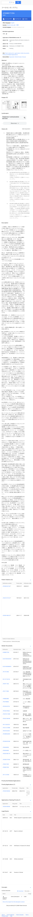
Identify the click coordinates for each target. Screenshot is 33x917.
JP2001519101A (6, 598)
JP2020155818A (6, 718)
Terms (27, 914)
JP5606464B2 (6, 750)
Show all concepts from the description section (14, 901)
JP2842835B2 (6, 747)
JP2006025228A (6, 741)
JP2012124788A (6, 727)
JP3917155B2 (6, 691)
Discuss (24, 57)
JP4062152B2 (6, 764)
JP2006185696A (6, 791)
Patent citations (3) (9, 53)
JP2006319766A (6, 759)
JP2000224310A (6, 586)
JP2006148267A (6, 615)
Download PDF (8, 19)
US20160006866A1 (7, 666)
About (3, 914)
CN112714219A (6, 679)
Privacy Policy (5, 916)
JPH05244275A (6, 706)
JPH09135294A (6, 730)
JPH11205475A (6, 724)
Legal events (17, 53)
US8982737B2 (6, 652)
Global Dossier (18, 57)
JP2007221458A (6, 714)
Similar (25, 19)
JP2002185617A (6, 753)
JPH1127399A (6, 774)
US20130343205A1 (7, 658)
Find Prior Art (18, 19)
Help (11, 916)
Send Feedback (10, 914)
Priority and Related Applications (10, 54)
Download (20, 891)
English (12, 22)
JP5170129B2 (6, 671)
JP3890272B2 (6, 767)
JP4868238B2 (6, 698)
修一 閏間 (16, 25)
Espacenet (11, 57)
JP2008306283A (6, 733)
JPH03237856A (6, 710)
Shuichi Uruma (10, 25)
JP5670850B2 (6, 701)
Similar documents (25, 53)
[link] (5, 898)
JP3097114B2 (6, 683)
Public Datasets (19, 914)
